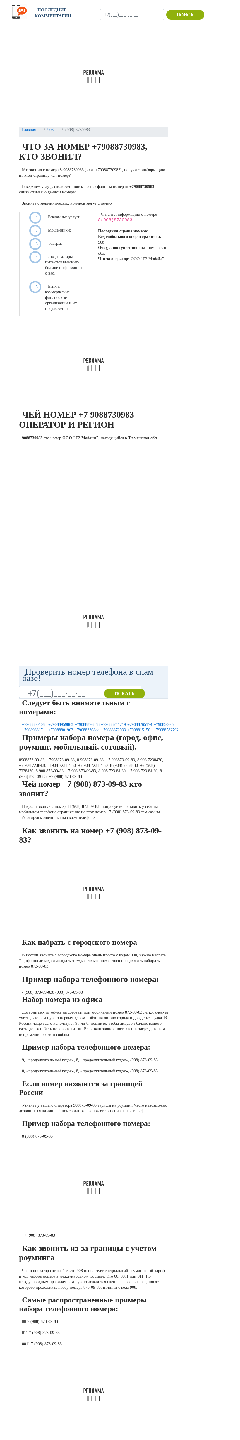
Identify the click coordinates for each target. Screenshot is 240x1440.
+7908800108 (33, 724)
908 (50, 130)
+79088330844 (87, 730)
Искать (124, 693)
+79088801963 (60, 730)
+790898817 (32, 730)
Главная (29, 130)
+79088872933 (113, 730)
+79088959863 (60, 724)
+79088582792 (166, 730)
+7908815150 (138, 730)
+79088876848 (87, 724)
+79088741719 (113, 724)
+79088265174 (139, 724)
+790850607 (164, 724)
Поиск (185, 14)
